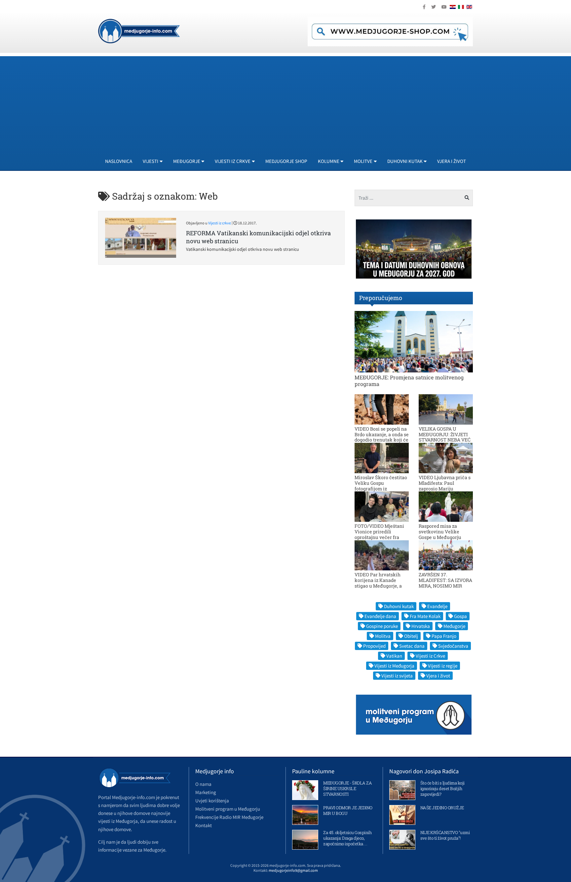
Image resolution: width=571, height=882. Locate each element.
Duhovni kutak (399, 606)
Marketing (205, 792)
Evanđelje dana (380, 616)
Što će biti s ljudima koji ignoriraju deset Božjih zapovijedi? (442, 788)
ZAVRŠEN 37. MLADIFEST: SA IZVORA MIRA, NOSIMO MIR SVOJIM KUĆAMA (445, 582)
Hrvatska (420, 626)
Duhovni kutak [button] (405, 161)
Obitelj (411, 636)
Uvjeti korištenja (212, 800)
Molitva (383, 636)
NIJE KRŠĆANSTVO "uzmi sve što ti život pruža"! (445, 835)
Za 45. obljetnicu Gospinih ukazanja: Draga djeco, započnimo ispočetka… (347, 838)
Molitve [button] (363, 161)
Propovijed (374, 646)
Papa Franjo (444, 636)
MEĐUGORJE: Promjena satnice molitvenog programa (409, 380)
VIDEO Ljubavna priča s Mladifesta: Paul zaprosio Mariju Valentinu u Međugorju (445, 485)
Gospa (460, 616)
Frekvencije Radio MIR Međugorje (229, 817)
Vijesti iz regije (442, 666)
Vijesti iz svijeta (397, 675)
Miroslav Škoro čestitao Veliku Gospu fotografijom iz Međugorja (381, 485)
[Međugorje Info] (139, 30)
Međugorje (454, 626)
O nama (203, 784)
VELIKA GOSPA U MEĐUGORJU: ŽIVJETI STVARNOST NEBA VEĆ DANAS (445, 437)
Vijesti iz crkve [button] (232, 161)
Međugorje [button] (186, 161)
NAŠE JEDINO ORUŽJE (442, 808)
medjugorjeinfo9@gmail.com (293, 870)
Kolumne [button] (328, 161)
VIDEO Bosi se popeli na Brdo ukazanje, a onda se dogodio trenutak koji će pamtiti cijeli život (382, 437)
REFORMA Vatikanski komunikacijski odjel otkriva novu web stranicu (258, 237)
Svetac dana (412, 646)
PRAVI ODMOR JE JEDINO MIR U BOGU (347, 810)
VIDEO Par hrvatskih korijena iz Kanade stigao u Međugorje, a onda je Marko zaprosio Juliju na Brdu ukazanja (381, 585)
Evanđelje (437, 606)
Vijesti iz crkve (219, 222)
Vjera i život (451, 161)
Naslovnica (118, 161)
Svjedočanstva (453, 646)
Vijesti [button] (150, 161)
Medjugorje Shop (286, 161)
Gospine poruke (382, 626)
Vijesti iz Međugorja (394, 666)
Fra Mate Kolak (425, 616)
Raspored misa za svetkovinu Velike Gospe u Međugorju (440, 531)
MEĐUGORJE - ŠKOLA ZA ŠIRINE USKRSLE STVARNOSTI (347, 788)
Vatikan (394, 656)
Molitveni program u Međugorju (227, 809)
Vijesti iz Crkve (430, 656)
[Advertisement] (296, 102)
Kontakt (203, 825)
